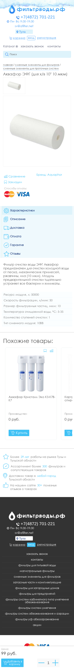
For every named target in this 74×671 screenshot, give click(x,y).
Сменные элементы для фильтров (37, 64)
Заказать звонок (32, 46)
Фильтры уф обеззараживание (37, 619)
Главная (8, 64)
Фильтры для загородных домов (37, 588)
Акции (37, 625)
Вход (31, 38)
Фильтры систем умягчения (37, 608)
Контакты (54, 46)
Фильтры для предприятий (37, 593)
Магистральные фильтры (37, 571)
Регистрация (46, 37)
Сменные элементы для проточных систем (31, 68)
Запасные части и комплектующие (37, 582)
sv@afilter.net (24, 26)
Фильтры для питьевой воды (37, 565)
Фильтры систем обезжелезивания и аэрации (37, 613)
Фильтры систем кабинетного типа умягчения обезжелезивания (37, 601)
